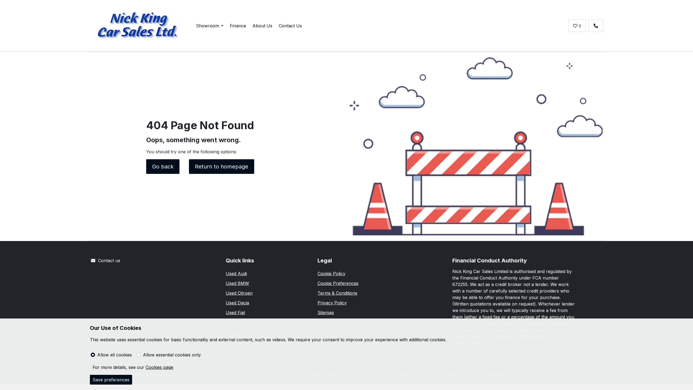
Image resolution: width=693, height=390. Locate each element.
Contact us (109, 260)
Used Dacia (237, 303)
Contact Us (290, 25)
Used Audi (236, 273)
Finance (238, 25)
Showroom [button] (207, 25)
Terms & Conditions (337, 293)
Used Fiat (235, 312)
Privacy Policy (332, 303)
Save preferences (111, 379)
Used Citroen (239, 293)
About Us (262, 25)
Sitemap (326, 312)
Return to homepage (221, 166)
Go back (163, 166)
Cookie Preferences (338, 283)
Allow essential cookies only (172, 355)
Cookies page (159, 367)
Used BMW (237, 283)
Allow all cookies (114, 355)
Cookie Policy (331, 273)
